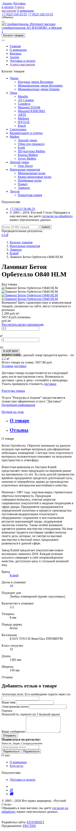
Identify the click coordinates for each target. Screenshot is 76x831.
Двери (14, 78)
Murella (23, 96)
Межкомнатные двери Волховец (40, 85)
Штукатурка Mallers (31, 151)
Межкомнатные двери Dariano (39, 89)
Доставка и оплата (22, 60)
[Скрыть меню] (3, 40)
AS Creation (26, 100)
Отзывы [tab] (19, 430)
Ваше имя (8, 702)
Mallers (14, 136)
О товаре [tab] (19, 420)
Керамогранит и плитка (26, 133)
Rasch (22, 125)
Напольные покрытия (25, 169)
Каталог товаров (21, 242)
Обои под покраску (31, 144)
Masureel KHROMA (31, 111)
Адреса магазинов (22, 64)
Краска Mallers (28, 155)
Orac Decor (25, 166)
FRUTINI (29, 826)
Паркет (23, 184)
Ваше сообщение (13, 731)
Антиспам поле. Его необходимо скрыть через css (36, 694)
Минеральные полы (31, 173)
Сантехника (18, 129)
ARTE (22, 114)
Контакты (16, 766)
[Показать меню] (3, 21)
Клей (21, 147)
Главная (15, 46)
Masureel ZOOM (29, 107)
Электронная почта (15, 706)
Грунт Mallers (27, 158)
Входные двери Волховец (35, 82)
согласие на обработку (57, 216)
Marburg (23, 118)
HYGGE (24, 122)
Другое (15, 191)
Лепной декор (27, 140)
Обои (13, 93)
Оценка (7, 710)
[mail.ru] (11, 794)
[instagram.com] (11, 790)
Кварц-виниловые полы (34, 176)
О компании (18, 50)
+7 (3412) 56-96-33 (22, 209)
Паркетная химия (30, 195)
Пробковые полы (30, 180)
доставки (50, 384)
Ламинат (24, 187)
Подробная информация (18, 405)
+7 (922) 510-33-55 (14, 14)
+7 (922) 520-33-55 (40, 14)
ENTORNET (35, 822)
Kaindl (14, 253)
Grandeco (24, 103)
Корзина (15, 53)
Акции (14, 57)
